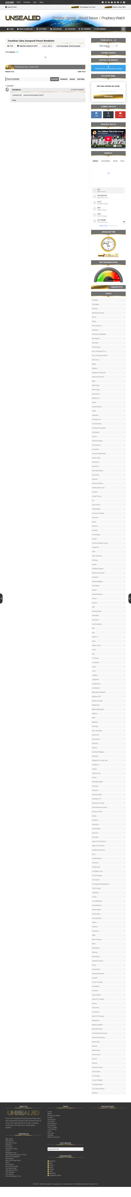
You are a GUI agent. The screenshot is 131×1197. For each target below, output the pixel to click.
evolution (95, 990)
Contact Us (94, 1184)
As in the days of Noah (99, 355)
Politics (94, 769)
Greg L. (52, 1165)
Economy (95, 517)
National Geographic (12, 1157)
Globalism (95, 577)
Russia (94, 816)
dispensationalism (98, 973)
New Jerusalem (97, 730)
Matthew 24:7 (96, 696)
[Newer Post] (1, 598)
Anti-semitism (97, 326)
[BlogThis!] (45, 46)
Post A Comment (74, 46)
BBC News (9, 1139)
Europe (94, 539)
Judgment (95, 679)
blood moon (96, 956)
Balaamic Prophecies (99, 372)
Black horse (96, 394)
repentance (96, 1050)
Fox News (9, 1147)
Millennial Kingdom (98, 709)
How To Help (52, 1127)
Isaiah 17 (95, 637)
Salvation (95, 820)
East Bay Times (11, 1143)
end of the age (97, 982)
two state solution (98, 1089)
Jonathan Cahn (33, 67)
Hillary (52, 1169)
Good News (95, 585)
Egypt (94, 522)
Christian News (97, 424)
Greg (26, 67)
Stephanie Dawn (55, 1175)
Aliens (94, 321)
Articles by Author (53, 1116)
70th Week (95, 304)
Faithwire (8, 1145)
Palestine (95, 756)
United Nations (97, 905)
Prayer (94, 777)
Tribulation (95, 892)
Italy (93, 654)
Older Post (82, 72)
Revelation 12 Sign (98, 803)
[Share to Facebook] (49, 46)
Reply (14, 100)
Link (16, 52)
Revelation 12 (96, 799)
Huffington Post (11, 1153)
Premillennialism (97, 782)
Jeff (51, 1171)
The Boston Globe (11, 1166)
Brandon (52, 1161)
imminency (95, 1012)
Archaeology (96, 347)
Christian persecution (99, 428)
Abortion (95, 308)
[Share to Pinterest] (51, 46)
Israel (94, 649)
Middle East (96, 705)
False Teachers (97, 556)
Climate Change (97, 441)
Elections (95, 526)
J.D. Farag (95, 658)
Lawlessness (96, 684)
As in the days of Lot (99, 351)
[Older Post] (129, 598)
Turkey (94, 897)
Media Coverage (97, 701)
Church (94, 436)
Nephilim (95, 722)
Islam (94, 641)
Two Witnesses (97, 901)
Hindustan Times (11, 1149)
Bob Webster (16, 90)
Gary (51, 1163)
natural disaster (97, 1029)
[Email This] (43, 46)
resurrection (96, 1054)
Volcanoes (95, 931)
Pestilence (95, 765)
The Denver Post (11, 1170)
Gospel (94, 590)
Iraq (93, 632)
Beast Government (98, 377)
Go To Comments (62, 46)
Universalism (96, 914)
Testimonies (96, 867)
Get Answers (86, 29)
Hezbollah (95, 615)
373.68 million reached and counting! (108, 69)
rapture (94, 1046)
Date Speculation (97, 470)
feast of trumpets (98, 999)
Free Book (27, 2)
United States (96, 909)
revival (94, 1059)
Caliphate (95, 415)
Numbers (95, 743)
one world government (99, 1033)
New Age (95, 726)
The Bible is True (97, 871)
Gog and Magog (97, 581)
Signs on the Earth (98, 846)
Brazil (94, 402)
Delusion (95, 479)
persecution (96, 1042)
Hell (93, 607)
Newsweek (9, 1158)
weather (95, 1093)
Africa (94, 317)
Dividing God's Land (98, 487)
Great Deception (97, 594)
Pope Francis (96, 773)
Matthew (53, 1173)
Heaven (94, 603)
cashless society (97, 961)
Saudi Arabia (96, 828)
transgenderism (97, 1084)
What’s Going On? (26, 29)
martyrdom (95, 1020)
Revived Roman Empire (99, 807)
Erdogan (95, 530)
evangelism (96, 986)
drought (94, 978)
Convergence (96, 445)
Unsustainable (96, 918)
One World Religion (98, 752)
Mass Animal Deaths (98, 692)
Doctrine (95, 492)
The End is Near (97, 875)
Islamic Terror (96, 645)
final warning (19, 67)
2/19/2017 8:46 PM (77, 90)
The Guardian (10, 1172)
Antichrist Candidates (99, 334)
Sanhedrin (95, 824)
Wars (93, 944)
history (94, 1003)
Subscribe (108, 96)
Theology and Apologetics (100, 884)
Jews (94, 671)
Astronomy (95, 360)
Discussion (57, 29)
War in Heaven (96, 939)
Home (11, 29)
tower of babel (97, 1080)
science (94, 1063)
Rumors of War (97, 811)
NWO (93, 718)
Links (34, 2)
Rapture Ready (97, 794)
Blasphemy (95, 398)
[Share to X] (47, 46)
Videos (94, 922)
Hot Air (7, 1151)
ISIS (93, 628)
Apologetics (96, 338)
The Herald (9, 1174)
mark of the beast (98, 1016)
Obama (94, 748)
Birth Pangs (96, 389)
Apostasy (95, 343)
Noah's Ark (95, 735)
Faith (93, 551)
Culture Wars (96, 458)
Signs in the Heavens (99, 841)
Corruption (95, 449)
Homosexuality (97, 624)
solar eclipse (96, 1071)
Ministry (94, 713)
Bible (93, 381)
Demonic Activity (97, 483)
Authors (42, 29)
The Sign (50, 1133)
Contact (50, 1117)
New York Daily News (13, 1160)
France (94, 564)
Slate (7, 1162)
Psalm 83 (95, 790)
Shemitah (95, 837)
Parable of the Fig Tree (99, 760)
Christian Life (96, 419)
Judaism (95, 675)
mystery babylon (97, 1025)
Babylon (94, 368)
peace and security (98, 1037)
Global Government (98, 573)
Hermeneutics (96, 611)
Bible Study (95, 385)
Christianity (95, 432)
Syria (93, 854)
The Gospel (95, 880)
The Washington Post (13, 1176)
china (94, 965)
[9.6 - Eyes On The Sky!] (108, 275)
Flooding (95, 560)
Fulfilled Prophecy (97, 568)
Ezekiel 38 (95, 547)
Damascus (95, 462)
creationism (96, 969)
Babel (94, 364)
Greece (94, 598)
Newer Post (9, 72)
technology (96, 1076)
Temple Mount (97, 858)
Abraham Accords (98, 313)
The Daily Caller (11, 1168)
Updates (71, 29)
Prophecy (95, 786)
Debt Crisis (95, 475)
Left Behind (96, 688)
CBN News (9, 1141)
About (41, 2)
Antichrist (95, 330)
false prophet (96, 995)
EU (93, 500)
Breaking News (97, 406)
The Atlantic (9, 1164)
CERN (94, 411)
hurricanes (95, 1007)
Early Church (96, 504)
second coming (97, 1067)
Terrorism (95, 863)
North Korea (96, 739)
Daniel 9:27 (95, 466)
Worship (94, 952)
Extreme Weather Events (100, 543)
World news (96, 948)
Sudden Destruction (98, 850)
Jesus (94, 667)
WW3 (93, 935)
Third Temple (96, 888)
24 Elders (95, 300)
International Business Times (15, 1155)
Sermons (95, 833)
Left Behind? (101, 29)
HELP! (19, 2)
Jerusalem (95, 662)
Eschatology (96, 534)
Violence (95, 926)
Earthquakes (96, 509)
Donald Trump (96, 496)
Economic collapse (98, 513)
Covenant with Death (99, 453)
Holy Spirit (95, 620)
